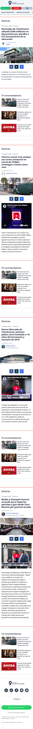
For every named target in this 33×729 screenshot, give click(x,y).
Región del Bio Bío (23, 12)
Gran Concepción (8, 12)
